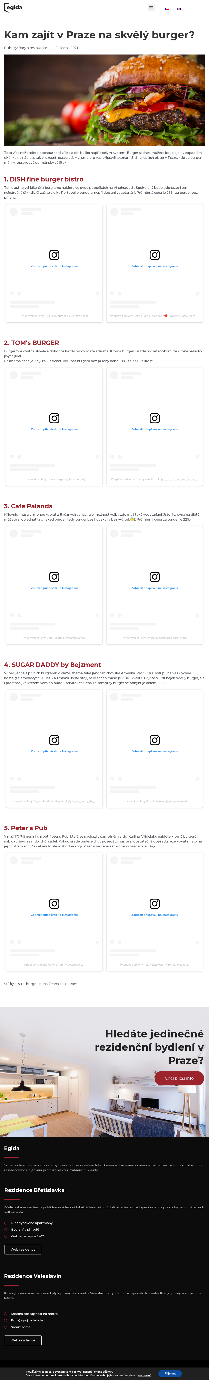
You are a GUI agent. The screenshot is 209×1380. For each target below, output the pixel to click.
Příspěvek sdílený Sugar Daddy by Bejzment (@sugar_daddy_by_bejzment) (59, 801)
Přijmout (170, 1374)
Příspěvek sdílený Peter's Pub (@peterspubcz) (54, 964)
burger (32, 984)
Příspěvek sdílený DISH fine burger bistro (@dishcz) (54, 315)
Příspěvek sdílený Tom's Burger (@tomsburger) (54, 479)
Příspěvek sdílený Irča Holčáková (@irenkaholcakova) (155, 964)
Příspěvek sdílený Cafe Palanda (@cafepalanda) (54, 637)
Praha (54, 984)
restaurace (69, 984)
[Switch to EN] (179, 9)
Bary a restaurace (33, 48)
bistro (19, 984)
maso (43, 984)
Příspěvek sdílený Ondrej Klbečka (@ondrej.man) (155, 637)
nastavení (144, 1375)
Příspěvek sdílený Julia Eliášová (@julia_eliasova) (155, 801)
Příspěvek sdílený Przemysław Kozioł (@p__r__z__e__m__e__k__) (155, 479)
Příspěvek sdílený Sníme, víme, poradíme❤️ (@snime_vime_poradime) (156, 315)
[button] (151, 7)
